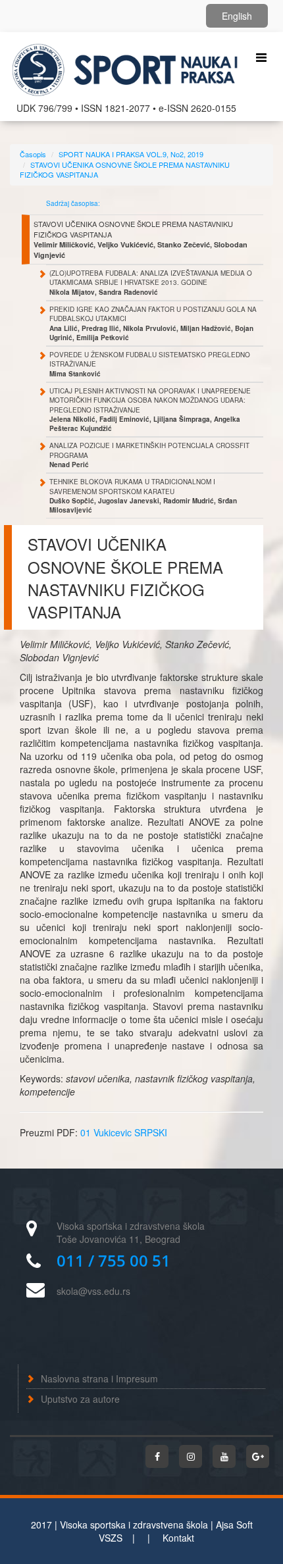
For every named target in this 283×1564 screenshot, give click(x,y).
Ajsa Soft (234, 1524)
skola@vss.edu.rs (93, 1291)
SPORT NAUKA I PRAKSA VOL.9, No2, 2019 (131, 154)
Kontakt (178, 1537)
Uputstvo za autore (80, 1398)
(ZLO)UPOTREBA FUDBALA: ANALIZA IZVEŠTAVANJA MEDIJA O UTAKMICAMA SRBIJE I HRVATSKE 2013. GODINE (150, 282)
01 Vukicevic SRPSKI (123, 1132)
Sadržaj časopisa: (73, 203)
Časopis (33, 154)
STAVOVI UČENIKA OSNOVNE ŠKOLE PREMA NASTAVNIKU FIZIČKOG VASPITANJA (125, 169)
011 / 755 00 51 (113, 1260)
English (237, 15)
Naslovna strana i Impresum (99, 1378)
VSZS (110, 1537)
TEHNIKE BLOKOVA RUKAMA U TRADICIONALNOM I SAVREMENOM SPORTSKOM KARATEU (143, 496)
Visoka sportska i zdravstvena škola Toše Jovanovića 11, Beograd (131, 1232)
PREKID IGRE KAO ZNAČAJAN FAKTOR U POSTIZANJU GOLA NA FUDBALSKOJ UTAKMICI (153, 323)
